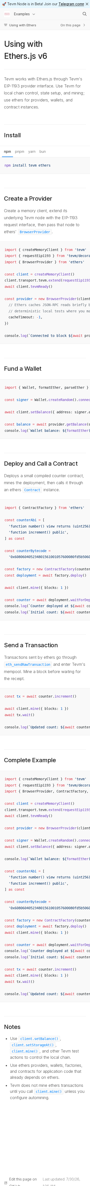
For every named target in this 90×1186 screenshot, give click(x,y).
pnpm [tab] (19, 151)
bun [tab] (43, 151)
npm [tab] (7, 151)
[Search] (84, 14)
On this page (70, 25)
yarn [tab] (32, 151)
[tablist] (45, 151)
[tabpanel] (45, 165)
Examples (22, 14)
